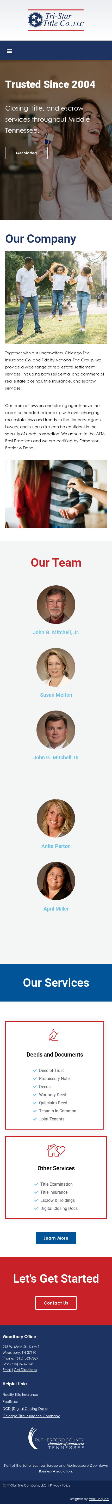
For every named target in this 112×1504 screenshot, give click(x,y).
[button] (9, 50)
